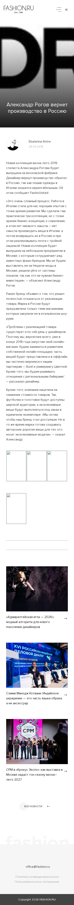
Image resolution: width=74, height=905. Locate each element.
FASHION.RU (47, 899)
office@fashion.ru (38, 867)
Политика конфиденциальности (37, 877)
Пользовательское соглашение (37, 881)
